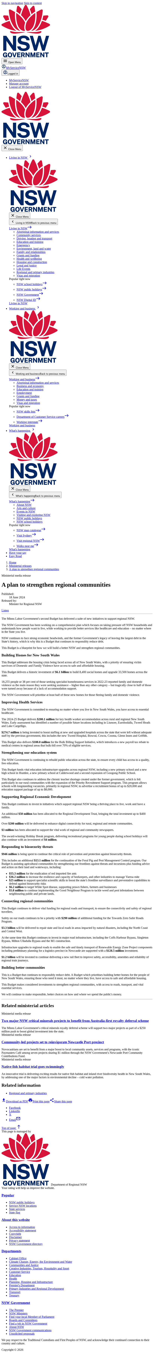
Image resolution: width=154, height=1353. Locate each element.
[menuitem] (19, 80)
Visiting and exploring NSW (33, 514)
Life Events (23, 268)
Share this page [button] (61, 1101)
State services (17, 1209)
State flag (14, 1212)
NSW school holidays (29, 521)
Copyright (15, 1233)
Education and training (30, 241)
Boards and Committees (23, 1320)
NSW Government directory (26, 1244)
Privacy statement (19, 1240)
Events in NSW (26, 511)
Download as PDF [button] (15, 1101)
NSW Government (16, 1303)
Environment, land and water (34, 248)
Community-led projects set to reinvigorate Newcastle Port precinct (53, 1042)
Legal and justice (27, 265)
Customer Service (19, 1271)
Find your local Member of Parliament (31, 1316)
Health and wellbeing (29, 258)
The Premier (16, 1310)
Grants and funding (28, 255)
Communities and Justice (23, 1265)
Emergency (23, 245)
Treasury (14, 1295)
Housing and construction (32, 262)
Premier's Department (22, 1285)
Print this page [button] (39, 1101)
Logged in (13, 73)
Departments (11, 1251)
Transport (14, 1292)
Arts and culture (26, 508)
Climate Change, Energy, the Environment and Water (40, 1261)
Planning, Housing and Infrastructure (31, 1282)
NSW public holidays (29, 518)
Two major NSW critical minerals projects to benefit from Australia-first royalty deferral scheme (75, 1021)
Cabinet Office (17, 1258)
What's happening (22, 501)
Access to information (22, 1227)
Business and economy (30, 386)
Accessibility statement (22, 1230)
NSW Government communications (30, 1330)
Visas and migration (28, 275)
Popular (8, 1195)
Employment (24, 392)
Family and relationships (31, 252)
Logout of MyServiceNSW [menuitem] (25, 87)
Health (13, 1278)
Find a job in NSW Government (28, 1323)
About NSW (24, 504)
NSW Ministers (18, 1313)
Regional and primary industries (35, 272)
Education (15, 1275)
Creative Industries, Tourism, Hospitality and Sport (39, 1268)
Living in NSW (20, 228)
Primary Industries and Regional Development (36, 1288)
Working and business (24, 379)
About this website (16, 1220)
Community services (29, 235)
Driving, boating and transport (34, 238)
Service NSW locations (23, 1205)
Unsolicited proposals (22, 1333)
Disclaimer (15, 1237)
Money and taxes (27, 399)
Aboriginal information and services (38, 231)
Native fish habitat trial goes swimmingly (33, 1067)
